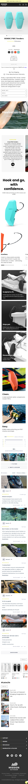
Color (14, 49)
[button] (14, 41)
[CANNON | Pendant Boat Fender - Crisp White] (6, 678)
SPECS (4, 93)
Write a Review (17, 468)
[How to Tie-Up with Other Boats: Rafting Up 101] (5, 708)
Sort (14, 473)
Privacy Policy (6, 773)
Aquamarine (18, 52)
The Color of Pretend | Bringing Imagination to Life (18, 694)
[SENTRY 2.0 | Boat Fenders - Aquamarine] (17, 678)
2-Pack (14, 59)
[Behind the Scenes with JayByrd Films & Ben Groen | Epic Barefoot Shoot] (5, 721)
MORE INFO (5, 90)
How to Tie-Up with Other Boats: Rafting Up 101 (18, 707)
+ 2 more (24, 626)
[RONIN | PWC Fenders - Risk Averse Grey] (25, 676)
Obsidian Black (9, 52)
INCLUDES (4, 95)
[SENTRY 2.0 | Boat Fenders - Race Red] (15, 678)
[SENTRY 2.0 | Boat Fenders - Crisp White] (18, 678)
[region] (14, 457)
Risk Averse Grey (12, 52)
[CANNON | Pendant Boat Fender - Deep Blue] (3, 678)
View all (23, 659)
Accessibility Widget (11, 775)
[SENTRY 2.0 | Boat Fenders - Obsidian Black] (12, 678)
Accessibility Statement (19, 773)
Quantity (14, 56)
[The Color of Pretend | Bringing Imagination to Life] (5, 695)
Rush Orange (15, 52)
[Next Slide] (26, 457)
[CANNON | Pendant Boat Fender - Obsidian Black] (1, 678)
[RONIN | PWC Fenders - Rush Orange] (26, 676)
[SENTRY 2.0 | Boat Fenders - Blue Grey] (14, 678)
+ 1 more (24, 487)
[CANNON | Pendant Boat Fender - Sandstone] (4, 678)
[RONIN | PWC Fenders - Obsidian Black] (23, 676)
